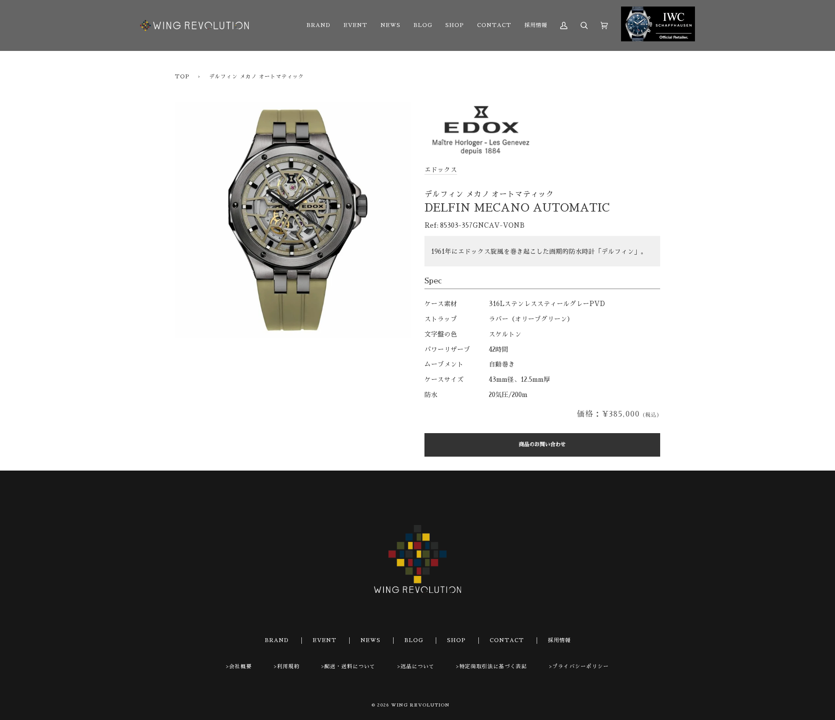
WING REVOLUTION (420, 705)
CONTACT (507, 640)
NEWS (371, 640)
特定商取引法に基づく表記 (493, 666)
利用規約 (288, 666)
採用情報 (559, 640)
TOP (182, 76)
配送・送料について (349, 666)
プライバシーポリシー (580, 666)
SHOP (456, 640)
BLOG (413, 640)
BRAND (277, 640)
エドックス (440, 170)
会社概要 (240, 666)
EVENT (325, 640)
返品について (417, 666)
